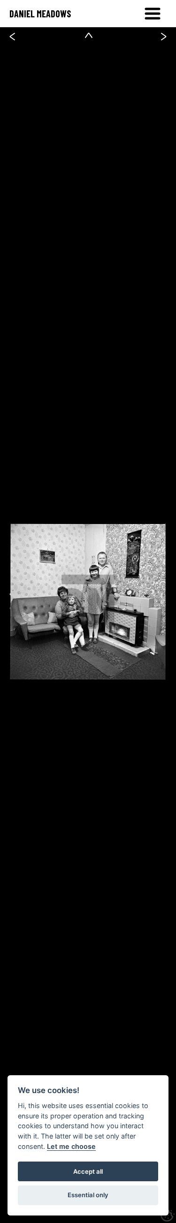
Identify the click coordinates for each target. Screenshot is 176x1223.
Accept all (88, 1171)
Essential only (88, 1195)
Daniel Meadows (40, 13)
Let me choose (71, 1146)
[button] (152, 13)
